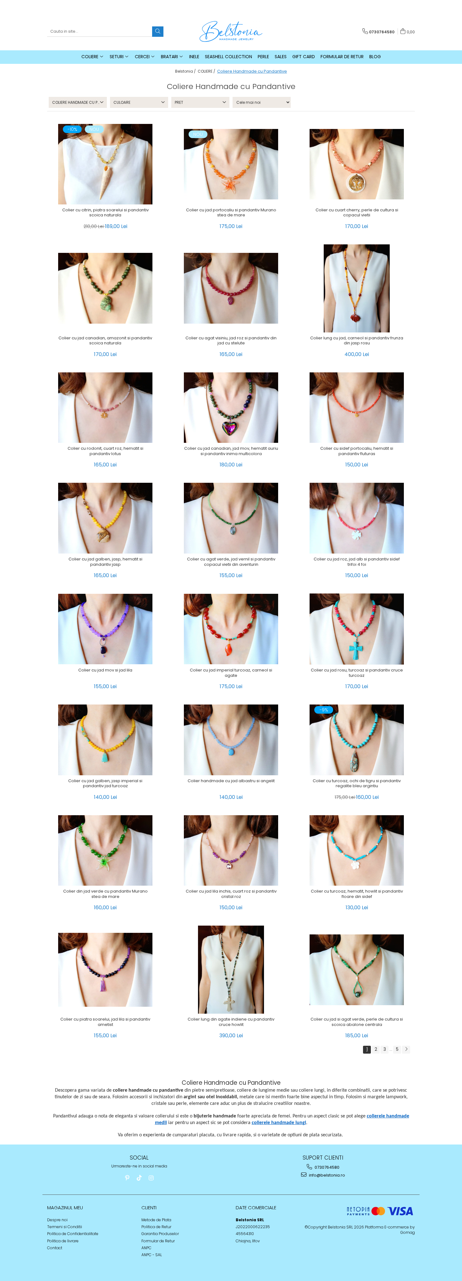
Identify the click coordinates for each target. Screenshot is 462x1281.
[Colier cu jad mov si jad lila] (105, 629)
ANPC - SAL (151, 1254)
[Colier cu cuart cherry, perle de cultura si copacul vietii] (357, 164)
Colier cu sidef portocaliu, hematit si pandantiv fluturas (356, 451)
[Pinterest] (127, 1178)
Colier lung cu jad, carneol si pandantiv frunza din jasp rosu (356, 341)
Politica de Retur (156, 1226)
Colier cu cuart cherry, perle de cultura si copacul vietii (357, 213)
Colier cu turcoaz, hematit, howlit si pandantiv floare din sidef (357, 894)
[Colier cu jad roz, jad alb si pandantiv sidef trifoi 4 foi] (357, 518)
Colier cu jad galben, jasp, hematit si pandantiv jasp (105, 562)
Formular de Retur (342, 56)
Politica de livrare (63, 1241)
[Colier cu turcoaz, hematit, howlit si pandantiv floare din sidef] (357, 850)
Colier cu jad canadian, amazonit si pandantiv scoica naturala (105, 341)
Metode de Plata (156, 1220)
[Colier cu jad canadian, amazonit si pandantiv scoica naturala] (105, 288)
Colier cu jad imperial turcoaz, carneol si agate (231, 673)
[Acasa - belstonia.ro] (231, 31)
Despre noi (57, 1220)
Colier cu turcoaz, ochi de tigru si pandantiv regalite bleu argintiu (357, 783)
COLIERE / (207, 71)
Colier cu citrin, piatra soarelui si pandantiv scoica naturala (105, 213)
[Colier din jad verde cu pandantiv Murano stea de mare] (105, 850)
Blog (375, 56)
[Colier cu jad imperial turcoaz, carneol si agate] (231, 629)
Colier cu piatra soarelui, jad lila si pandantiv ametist (105, 1022)
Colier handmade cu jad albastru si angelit (231, 781)
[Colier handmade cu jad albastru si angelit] (231, 740)
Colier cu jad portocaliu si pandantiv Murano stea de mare (231, 213)
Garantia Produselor (160, 1233)
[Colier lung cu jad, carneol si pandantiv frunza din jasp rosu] (357, 288)
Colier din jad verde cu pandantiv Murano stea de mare (105, 894)
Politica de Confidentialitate (72, 1233)
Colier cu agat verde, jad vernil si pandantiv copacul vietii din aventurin (231, 562)
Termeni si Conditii (64, 1226)
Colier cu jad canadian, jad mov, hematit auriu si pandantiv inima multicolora (231, 451)
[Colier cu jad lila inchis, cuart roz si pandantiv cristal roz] (231, 850)
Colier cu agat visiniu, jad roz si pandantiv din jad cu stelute (231, 341)
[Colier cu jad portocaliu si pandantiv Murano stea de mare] (231, 164)
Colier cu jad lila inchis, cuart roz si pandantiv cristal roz (231, 894)
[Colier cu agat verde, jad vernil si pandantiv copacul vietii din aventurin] (231, 518)
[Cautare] (157, 31)
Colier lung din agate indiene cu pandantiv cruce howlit (231, 1022)
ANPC (146, 1247)
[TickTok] (139, 1178)
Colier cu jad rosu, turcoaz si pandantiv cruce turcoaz (357, 673)
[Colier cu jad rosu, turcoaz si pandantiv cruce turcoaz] (357, 629)
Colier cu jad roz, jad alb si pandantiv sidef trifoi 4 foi (357, 562)
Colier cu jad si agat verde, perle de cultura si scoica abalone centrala (357, 1022)
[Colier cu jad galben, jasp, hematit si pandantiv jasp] (105, 518)
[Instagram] (151, 1178)
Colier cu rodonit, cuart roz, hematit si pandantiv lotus (105, 451)
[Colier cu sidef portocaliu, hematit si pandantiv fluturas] (357, 407)
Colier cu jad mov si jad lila (105, 670)
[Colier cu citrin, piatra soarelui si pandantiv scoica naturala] (105, 164)
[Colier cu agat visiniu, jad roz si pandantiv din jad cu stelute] (231, 288)
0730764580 (326, 1167)
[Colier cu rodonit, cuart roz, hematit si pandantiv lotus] (105, 407)
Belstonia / (186, 71)
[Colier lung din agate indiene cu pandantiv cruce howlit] (231, 970)
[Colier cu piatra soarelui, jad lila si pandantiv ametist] (105, 970)
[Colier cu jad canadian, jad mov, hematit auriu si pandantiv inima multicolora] (231, 407)
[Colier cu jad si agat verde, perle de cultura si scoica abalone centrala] (357, 969)
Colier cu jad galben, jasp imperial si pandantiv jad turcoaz (105, 783)
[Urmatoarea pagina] (406, 1050)
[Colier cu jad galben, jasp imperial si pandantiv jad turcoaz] (105, 740)
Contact (54, 1247)
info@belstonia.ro (326, 1175)
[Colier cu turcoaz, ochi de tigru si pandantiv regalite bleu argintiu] (357, 740)
